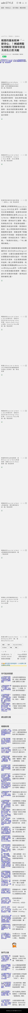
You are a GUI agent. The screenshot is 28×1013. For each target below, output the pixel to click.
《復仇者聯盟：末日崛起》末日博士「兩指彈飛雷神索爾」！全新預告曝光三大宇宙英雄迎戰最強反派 (19, 858)
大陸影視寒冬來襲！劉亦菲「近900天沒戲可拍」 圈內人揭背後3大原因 (19, 1003)
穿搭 (16, 647)
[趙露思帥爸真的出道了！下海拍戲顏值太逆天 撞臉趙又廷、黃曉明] (6, 927)
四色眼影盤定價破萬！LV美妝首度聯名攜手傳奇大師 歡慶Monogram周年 (19, 839)
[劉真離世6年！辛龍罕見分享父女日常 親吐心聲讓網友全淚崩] (6, 891)
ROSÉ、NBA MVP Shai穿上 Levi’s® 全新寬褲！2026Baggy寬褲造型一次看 (19, 910)
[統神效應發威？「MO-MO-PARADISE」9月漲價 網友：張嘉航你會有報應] (6, 900)
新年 (9, 644)
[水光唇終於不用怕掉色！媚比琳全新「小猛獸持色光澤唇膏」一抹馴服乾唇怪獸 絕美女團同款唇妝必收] (6, 776)
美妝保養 (23, 8)
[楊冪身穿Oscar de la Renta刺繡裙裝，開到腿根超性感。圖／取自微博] (14, 484)
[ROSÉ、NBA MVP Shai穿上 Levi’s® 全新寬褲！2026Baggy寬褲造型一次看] (6, 909)
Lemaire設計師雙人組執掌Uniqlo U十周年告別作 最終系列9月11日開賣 (19, 751)
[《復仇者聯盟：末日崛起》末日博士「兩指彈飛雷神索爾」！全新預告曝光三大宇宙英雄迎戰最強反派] (6, 856)
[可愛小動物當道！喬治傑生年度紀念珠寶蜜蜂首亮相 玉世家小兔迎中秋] (6, 741)
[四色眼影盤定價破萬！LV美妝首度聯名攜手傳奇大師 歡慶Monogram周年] (6, 838)
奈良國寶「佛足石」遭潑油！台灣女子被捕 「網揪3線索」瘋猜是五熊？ (19, 959)
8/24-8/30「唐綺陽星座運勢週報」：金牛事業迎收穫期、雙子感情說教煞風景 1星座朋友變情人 (19, 920)
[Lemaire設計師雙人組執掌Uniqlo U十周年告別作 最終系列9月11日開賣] (6, 750)
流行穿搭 (16, 8)
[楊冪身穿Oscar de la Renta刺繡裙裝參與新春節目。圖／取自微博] (14, 529)
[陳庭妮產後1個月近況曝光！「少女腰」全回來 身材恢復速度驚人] (6, 688)
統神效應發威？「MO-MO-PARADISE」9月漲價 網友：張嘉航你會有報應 (19, 902)
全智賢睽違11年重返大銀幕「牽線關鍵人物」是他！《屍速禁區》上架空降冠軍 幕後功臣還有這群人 (19, 699)
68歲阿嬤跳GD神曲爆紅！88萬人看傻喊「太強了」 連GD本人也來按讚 (19, 977)
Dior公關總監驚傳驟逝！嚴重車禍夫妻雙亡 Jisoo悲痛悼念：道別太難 (19, 968)
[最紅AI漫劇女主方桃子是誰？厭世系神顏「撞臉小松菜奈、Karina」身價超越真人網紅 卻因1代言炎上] (6, 706)
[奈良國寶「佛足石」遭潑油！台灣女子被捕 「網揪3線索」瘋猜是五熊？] (6, 958)
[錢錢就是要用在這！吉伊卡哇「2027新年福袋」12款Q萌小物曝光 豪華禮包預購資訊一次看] (6, 847)
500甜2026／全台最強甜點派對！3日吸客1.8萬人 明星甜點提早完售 (19, 937)
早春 (11, 647)
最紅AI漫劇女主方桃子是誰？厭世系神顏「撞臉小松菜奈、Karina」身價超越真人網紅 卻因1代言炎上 (19, 709)
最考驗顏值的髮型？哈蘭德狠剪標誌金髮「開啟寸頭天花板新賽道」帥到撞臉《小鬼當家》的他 (19, 876)
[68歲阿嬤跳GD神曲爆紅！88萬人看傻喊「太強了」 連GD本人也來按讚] (6, 976)
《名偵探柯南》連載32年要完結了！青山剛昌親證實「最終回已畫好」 (19, 986)
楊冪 (3, 644)
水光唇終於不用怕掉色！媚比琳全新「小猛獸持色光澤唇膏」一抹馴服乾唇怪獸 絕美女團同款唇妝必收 (19, 778)
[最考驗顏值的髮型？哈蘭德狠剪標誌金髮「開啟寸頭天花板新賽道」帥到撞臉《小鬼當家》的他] (6, 874)
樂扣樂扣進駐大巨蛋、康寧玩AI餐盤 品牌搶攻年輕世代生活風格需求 (19, 866)
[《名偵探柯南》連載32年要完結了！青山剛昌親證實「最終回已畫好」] (6, 985)
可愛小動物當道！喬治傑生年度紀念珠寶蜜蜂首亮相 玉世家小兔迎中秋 (19, 742)
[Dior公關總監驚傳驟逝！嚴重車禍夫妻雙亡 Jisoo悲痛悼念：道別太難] (6, 967)
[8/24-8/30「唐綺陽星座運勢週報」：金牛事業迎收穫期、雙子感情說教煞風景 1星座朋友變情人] (6, 918)
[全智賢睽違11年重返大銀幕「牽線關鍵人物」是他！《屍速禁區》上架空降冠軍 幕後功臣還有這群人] (6, 697)
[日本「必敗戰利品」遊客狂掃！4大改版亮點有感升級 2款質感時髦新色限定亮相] (6, 820)
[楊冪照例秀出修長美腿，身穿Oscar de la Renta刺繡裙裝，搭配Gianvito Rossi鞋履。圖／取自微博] (14, 438)
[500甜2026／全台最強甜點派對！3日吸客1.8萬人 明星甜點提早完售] (6, 936)
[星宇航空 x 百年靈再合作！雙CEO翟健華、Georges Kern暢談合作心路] (6, 882)
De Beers (4, 647)
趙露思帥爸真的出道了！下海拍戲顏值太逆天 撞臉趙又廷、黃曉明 (19, 928)
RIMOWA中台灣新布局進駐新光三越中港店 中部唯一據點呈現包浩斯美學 (19, 786)
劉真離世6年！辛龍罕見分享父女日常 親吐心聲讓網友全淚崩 (19, 891)
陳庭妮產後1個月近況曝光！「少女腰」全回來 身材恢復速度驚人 (19, 689)
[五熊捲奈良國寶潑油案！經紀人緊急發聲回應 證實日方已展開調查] (6, 679)
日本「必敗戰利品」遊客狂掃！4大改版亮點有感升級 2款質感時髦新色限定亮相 (19, 821)
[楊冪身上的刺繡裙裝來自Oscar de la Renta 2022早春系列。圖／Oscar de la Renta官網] (14, 576)
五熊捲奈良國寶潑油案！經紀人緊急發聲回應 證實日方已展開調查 (19, 680)
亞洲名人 (17, 36)
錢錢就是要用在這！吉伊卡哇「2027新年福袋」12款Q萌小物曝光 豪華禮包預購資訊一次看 (19, 849)
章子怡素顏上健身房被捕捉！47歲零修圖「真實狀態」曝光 (19, 994)
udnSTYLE (4, 36)
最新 (2, 8)
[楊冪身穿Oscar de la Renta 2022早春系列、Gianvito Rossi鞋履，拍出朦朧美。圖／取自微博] (14, 135)
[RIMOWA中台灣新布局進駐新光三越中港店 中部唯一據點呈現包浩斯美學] (6, 785)
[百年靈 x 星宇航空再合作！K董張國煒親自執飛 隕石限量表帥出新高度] (6, 732)
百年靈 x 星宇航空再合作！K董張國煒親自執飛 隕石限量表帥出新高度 (19, 733)
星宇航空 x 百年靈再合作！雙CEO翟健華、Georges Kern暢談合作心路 (19, 883)
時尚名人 (8, 8)
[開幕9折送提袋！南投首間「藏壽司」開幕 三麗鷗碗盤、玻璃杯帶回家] (6, 759)
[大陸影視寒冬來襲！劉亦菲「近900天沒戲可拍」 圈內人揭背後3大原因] (6, 1002)
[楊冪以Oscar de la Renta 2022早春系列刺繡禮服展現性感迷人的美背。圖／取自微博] (14, 346)
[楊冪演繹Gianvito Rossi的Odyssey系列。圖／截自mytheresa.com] (14, 620)
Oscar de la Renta (17, 644)
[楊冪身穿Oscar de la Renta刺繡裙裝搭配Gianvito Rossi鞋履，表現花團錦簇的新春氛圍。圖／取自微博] (14, 70)
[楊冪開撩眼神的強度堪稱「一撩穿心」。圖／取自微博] (14, 181)
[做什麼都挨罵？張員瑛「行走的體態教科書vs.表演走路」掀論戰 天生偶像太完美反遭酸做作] (6, 829)
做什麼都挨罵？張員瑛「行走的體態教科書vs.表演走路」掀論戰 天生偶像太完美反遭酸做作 (19, 831)
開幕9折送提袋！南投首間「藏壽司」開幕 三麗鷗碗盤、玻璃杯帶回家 (19, 760)
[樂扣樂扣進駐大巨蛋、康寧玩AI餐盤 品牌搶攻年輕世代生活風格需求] (6, 865)
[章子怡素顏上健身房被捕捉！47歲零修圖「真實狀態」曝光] (6, 994)
